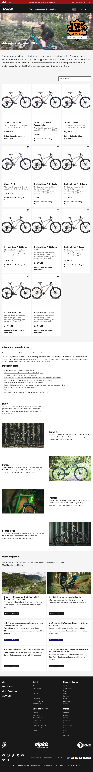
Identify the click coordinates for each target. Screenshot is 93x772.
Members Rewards (38, 686)
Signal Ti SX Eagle (12, 122)
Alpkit (4, 682)
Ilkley (64, 728)
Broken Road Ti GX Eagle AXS (45, 248)
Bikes (31, 9)
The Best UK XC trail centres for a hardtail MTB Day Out (23, 373)
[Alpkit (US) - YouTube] (22, 755)
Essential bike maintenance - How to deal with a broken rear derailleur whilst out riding (34, 385)
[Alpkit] (4, 2)
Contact (35, 712)
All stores (66, 735)
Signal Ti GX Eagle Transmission (42, 123)
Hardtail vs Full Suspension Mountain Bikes (19, 370)
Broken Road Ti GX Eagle (15, 247)
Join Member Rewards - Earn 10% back (81, 2)
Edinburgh (66, 723)
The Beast (7, 390)
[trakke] (9, 2)
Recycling (36, 730)
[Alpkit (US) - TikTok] (13, 755)
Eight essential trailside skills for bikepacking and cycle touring (26, 392)
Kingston (66, 733)
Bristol (65, 730)
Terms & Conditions (36, 757)
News (65, 693)
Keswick (65, 718)
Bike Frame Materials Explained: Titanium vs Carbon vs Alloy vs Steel (28, 380)
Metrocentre (67, 720)
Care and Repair (37, 728)
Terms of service (38, 701)
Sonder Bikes (7, 686)
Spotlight (66, 696)
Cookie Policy (58, 757)
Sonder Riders (67, 688)
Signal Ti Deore (71, 122)
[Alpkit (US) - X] (17, 755)
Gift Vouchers (37, 720)
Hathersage (66, 712)
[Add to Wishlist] (28, 85)
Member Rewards (38, 718)
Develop (65, 703)
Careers (35, 696)
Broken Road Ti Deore (74, 247)
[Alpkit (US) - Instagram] (8, 755)
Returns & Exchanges (39, 725)
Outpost (65, 691)
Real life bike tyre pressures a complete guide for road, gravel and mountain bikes (32, 378)
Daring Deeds (67, 701)
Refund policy (37, 703)
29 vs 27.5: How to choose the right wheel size (20, 375)
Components (40, 9)
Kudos (65, 698)
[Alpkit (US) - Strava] (8, 760)
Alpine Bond (36, 715)
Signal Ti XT (9, 184)
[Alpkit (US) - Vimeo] (3, 760)
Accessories (50, 9)
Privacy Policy (48, 757)
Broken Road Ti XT (12, 312)
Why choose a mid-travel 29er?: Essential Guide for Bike (23, 383)
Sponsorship (37, 698)
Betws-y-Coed (67, 725)
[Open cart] (86, 9)
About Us (35, 693)
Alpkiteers (66, 686)
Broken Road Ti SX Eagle (45, 184)
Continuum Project (38, 691)
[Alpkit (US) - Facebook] (3, 755)
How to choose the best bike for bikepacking (19, 387)
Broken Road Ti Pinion (44, 312)
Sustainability (37, 688)
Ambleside (66, 715)
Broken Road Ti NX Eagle (75, 184)
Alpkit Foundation (9, 691)
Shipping (35, 723)
